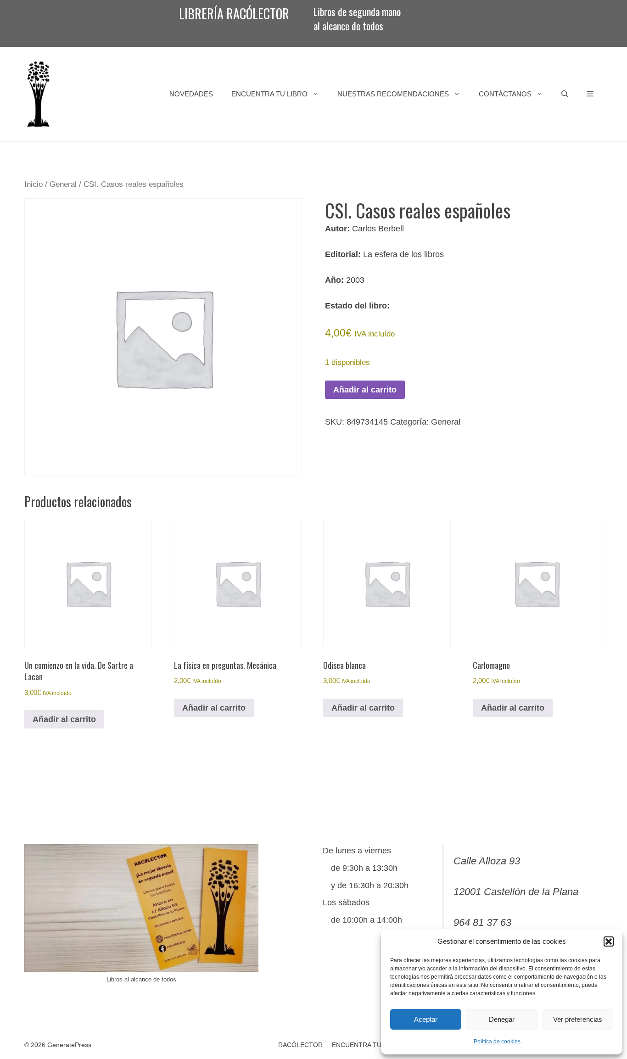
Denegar (502, 1019)
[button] (608, 941)
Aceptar (425, 1019)
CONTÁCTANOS (505, 94)
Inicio (33, 184)
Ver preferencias (577, 1019)
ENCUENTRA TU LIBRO (269, 94)
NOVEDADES (191, 94)
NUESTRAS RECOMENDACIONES (393, 94)
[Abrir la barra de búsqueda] (564, 94)
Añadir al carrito (365, 389)
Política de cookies (497, 1041)
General (63, 184)
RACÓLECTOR (300, 1044)
